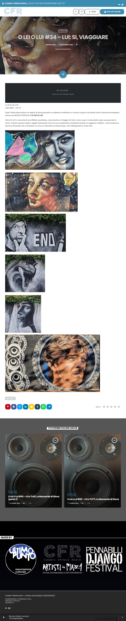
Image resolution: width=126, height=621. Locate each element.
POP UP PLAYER (112, 11)
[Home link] (13, 11)
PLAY (92, 11)
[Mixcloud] (119, 5)
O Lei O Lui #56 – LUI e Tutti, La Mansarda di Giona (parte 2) (33, 498)
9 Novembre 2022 (65, 45)
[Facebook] (123, 5)
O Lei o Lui (63, 31)
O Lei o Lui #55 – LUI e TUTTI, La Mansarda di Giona (93, 499)
